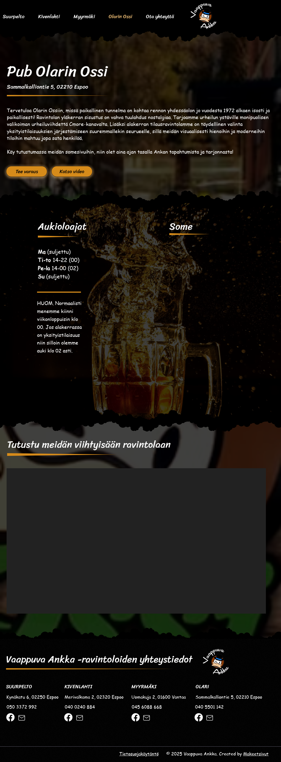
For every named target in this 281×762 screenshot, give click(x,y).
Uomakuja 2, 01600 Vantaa (158, 697)
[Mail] (21, 717)
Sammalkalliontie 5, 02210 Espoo (47, 87)
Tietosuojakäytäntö (139, 754)
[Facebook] (10, 717)
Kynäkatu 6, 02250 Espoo (32, 697)
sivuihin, (86, 151)
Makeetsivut (256, 754)
